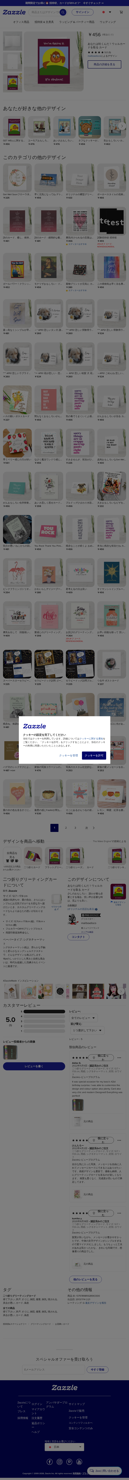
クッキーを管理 (68, 755)
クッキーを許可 (94, 755)
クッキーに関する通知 (91, 738)
